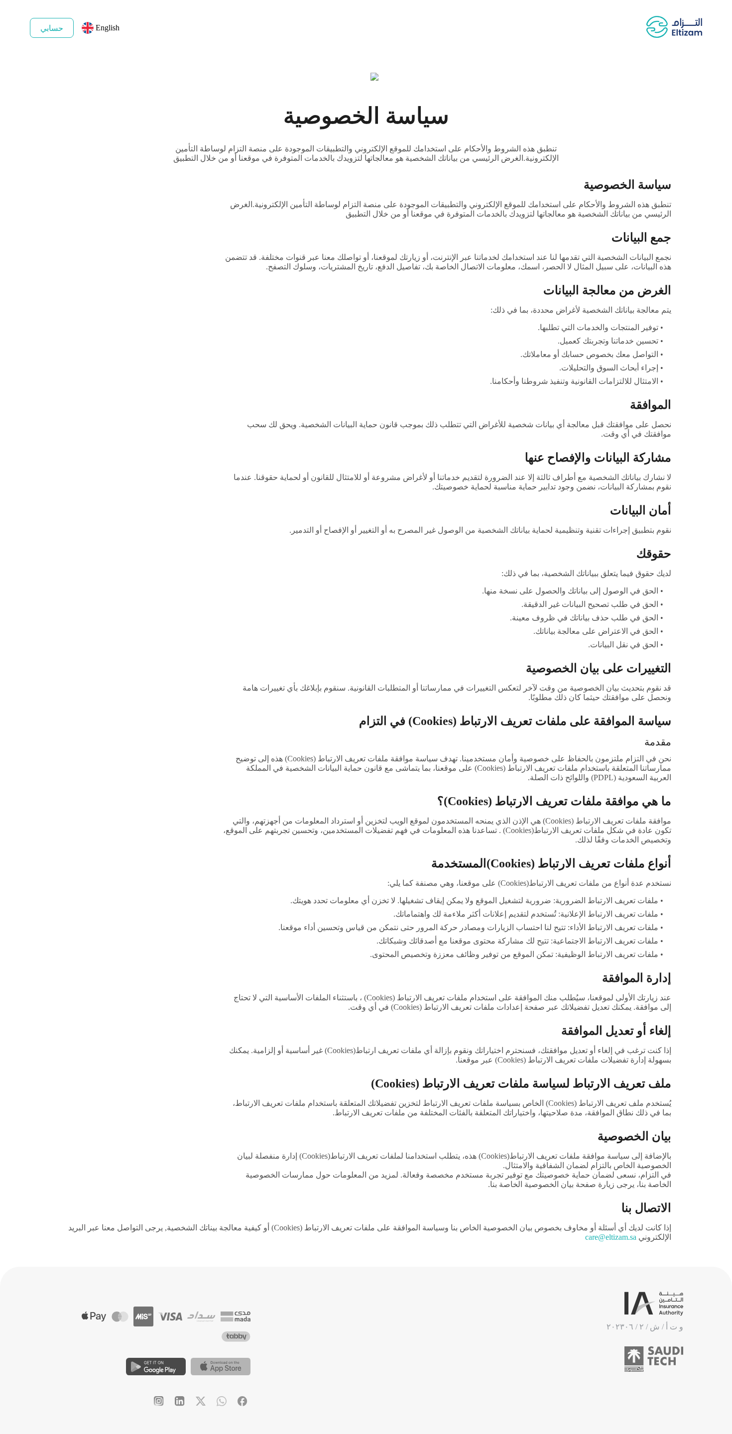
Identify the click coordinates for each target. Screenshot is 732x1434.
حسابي (51, 28)
